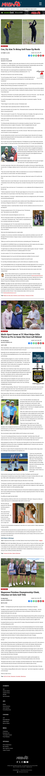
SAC (4, 689)
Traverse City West (29, 295)
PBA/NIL (5, 694)
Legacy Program (6, 750)
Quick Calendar (6, 708)
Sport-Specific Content (8, 748)
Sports (8, 9)
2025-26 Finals (7, 676)
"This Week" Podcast (7, 734)
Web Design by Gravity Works (23, 771)
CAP (4, 717)
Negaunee (13, 676)
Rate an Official (6, 723)
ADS (4, 701)
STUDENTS (6, 686)
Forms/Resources (7, 709)
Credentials (5, 731)
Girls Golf (13, 9)
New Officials (6, 746)
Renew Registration (7, 744)
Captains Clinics (6, 692)
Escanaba (18, 676)
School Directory (6, 706)
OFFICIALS (6, 741)
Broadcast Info (6, 733)
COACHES (5, 714)
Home (5, 9)
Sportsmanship (6, 696)
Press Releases (6, 736)
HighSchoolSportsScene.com (9, 292)
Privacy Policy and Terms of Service (26, 770)
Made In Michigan (16, 553)
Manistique (23, 676)
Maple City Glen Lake (8, 295)
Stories (17, 9)
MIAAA (4, 704)
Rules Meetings (6, 719)
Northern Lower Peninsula (19, 295)
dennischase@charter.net (37, 275)
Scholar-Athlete (6, 691)
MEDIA (5, 728)
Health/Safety (6, 721)
